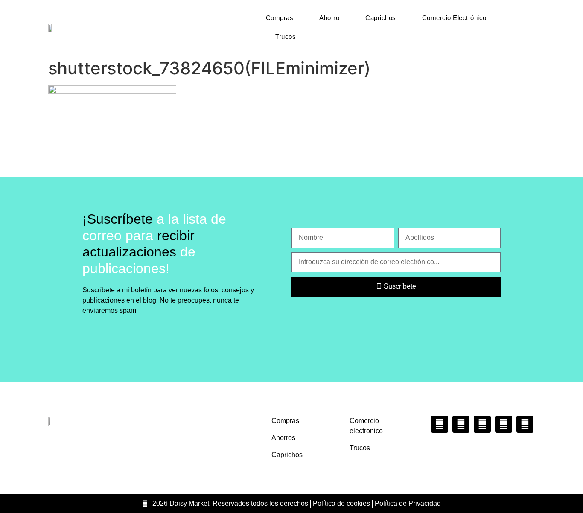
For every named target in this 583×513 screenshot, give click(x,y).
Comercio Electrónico (454, 17)
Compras (280, 17)
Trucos (285, 36)
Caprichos (380, 17)
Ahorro (329, 17)
